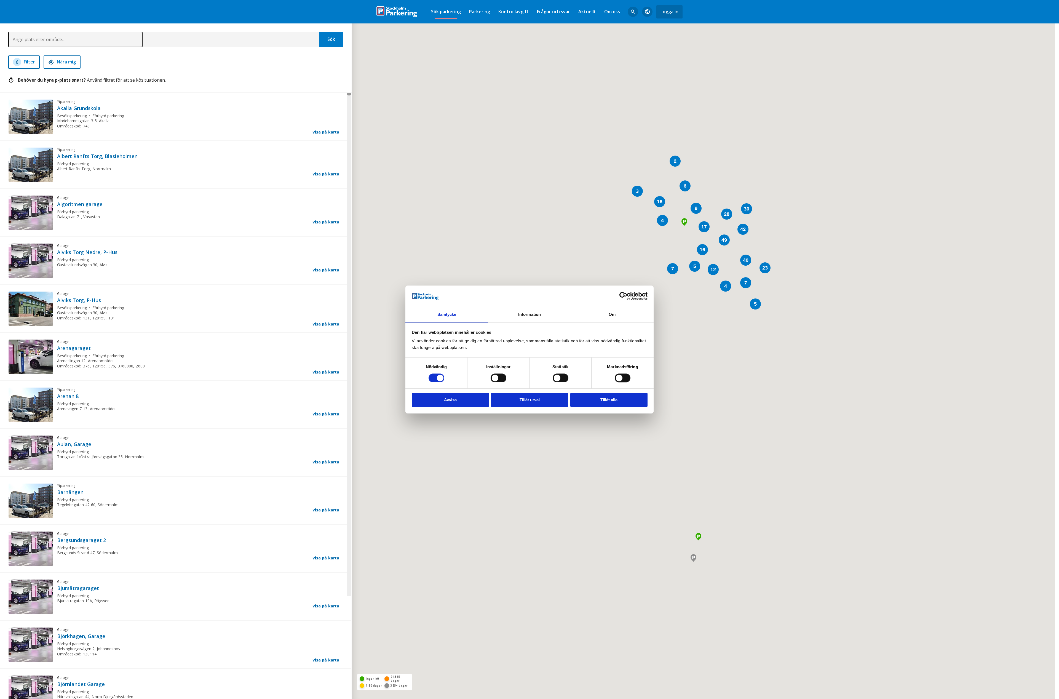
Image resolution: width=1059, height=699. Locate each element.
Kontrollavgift (513, 12)
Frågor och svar (553, 12)
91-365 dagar (395, 678)
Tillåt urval (530, 399)
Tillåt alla (608, 399)
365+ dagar (399, 685)
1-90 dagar (374, 685)
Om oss (612, 12)
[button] (693, 558)
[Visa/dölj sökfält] (633, 12)
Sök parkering (446, 12)
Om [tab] (612, 314)
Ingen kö (372, 679)
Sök (331, 39)
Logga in (669, 12)
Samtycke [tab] (446, 314)
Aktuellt (587, 12)
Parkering (479, 12)
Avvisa (450, 399)
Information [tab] (529, 314)
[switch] (498, 377)
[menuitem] (446, 11)
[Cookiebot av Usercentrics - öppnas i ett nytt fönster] (623, 296)
